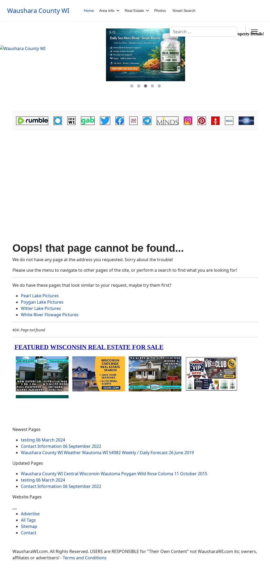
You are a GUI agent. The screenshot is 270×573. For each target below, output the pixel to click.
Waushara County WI (38, 10)
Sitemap (29, 526)
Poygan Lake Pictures (42, 302)
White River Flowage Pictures (50, 315)
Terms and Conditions (85, 558)
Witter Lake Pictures (41, 308)
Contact (28, 533)
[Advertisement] (135, 176)
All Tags (28, 520)
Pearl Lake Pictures (40, 296)
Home (89, 10)
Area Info (106, 10)
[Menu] (254, 31)
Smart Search (183, 10)
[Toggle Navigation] (14, 509)
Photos (160, 10)
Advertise (30, 514)
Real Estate (134, 10)
